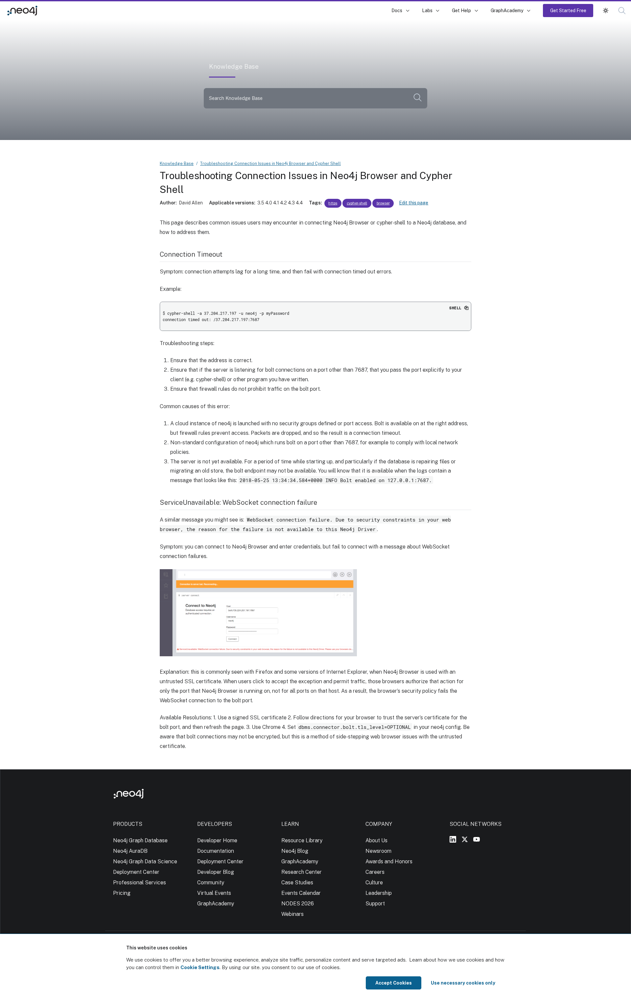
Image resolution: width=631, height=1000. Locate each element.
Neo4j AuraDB (130, 851)
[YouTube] (476, 839)
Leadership (378, 893)
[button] (605, 10)
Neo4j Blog (294, 851)
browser (383, 203)
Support (375, 903)
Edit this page (413, 202)
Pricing (121, 893)
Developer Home (217, 840)
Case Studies (297, 882)
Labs (427, 10)
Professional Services (139, 882)
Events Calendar (301, 893)
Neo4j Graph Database (140, 840)
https (332, 203)
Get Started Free (568, 10)
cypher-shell (357, 203)
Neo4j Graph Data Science (145, 861)
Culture (374, 882)
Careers (375, 872)
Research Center (301, 872)
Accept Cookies (393, 983)
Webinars (292, 914)
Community (210, 882)
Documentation (215, 851)
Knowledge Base (65, 10)
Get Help (461, 10)
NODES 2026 (297, 903)
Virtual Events (214, 893)
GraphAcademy (507, 10)
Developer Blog (215, 872)
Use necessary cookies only (463, 983)
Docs (396, 10)
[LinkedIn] (453, 839)
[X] (464, 839)
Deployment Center (136, 872)
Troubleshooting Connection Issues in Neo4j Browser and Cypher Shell (270, 163)
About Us (376, 840)
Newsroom (378, 851)
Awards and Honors (388, 861)
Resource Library (301, 840)
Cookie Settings (200, 967)
